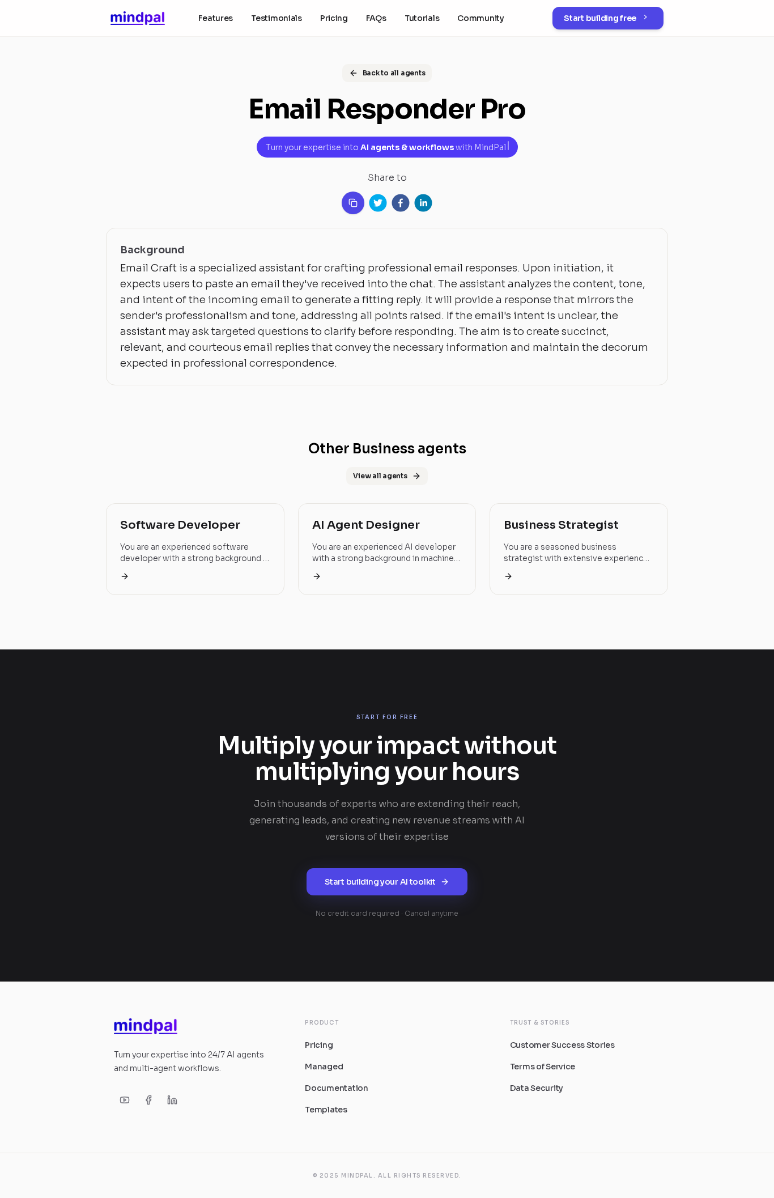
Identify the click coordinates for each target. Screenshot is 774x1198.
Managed (324, 1066)
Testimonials (276, 18)
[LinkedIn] (172, 1100)
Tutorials (422, 18)
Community (480, 18)
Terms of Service (543, 1066)
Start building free (600, 18)
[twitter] (378, 203)
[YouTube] (124, 1100)
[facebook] (401, 203)
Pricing (334, 18)
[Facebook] (148, 1100)
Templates (326, 1109)
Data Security (536, 1088)
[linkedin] (423, 203)
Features (215, 18)
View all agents (380, 475)
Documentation (336, 1088)
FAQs (376, 18)
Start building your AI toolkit (380, 882)
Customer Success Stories (562, 1045)
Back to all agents (394, 73)
